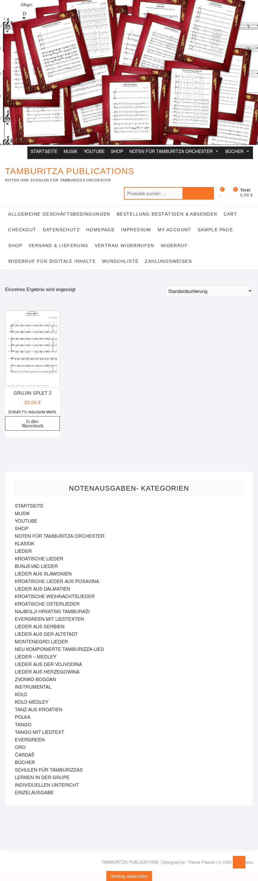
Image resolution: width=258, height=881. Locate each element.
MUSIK (70, 151)
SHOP (117, 151)
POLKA (23, 716)
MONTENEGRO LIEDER (41, 641)
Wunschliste (120, 261)
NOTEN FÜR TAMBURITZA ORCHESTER (171, 151)
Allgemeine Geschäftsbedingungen (59, 214)
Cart (231, 214)
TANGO (23, 724)
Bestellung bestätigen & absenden (167, 214)
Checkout (22, 229)
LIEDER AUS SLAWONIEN (43, 573)
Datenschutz (61, 229)
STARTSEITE (44, 151)
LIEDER (23, 551)
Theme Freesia (201, 862)
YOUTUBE (94, 151)
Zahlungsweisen (168, 261)
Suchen (198, 193)
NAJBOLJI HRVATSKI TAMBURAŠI (52, 611)
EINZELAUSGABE (34, 792)
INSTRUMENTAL (33, 686)
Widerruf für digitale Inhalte (52, 261)
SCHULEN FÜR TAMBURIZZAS (49, 769)
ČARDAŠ (24, 754)
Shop (15, 245)
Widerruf (174, 245)
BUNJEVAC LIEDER (36, 566)
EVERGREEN (30, 739)
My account (174, 229)
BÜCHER (234, 151)
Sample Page (215, 229)
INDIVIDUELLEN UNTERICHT (47, 784)
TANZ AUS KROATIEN (38, 709)
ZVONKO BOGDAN (35, 679)
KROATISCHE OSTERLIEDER (47, 603)
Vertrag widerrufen (124, 245)
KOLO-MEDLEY (31, 701)
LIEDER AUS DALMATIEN (42, 588)
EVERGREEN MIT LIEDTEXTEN (49, 618)
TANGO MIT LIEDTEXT (39, 732)
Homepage (100, 229)
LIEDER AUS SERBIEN (39, 626)
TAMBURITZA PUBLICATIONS (69, 171)
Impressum (136, 229)
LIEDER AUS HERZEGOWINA (47, 671)
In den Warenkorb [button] (32, 423)
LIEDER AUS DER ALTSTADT (46, 633)
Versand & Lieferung (58, 245)
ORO (20, 747)
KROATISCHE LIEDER (39, 558)
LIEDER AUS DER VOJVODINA (48, 664)
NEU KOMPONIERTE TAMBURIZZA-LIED (59, 649)
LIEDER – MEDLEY (35, 656)
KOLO (21, 694)
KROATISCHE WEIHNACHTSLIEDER (55, 596)
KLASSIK (24, 543)
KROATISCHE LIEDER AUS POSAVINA (57, 581)
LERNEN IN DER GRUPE (42, 777)
